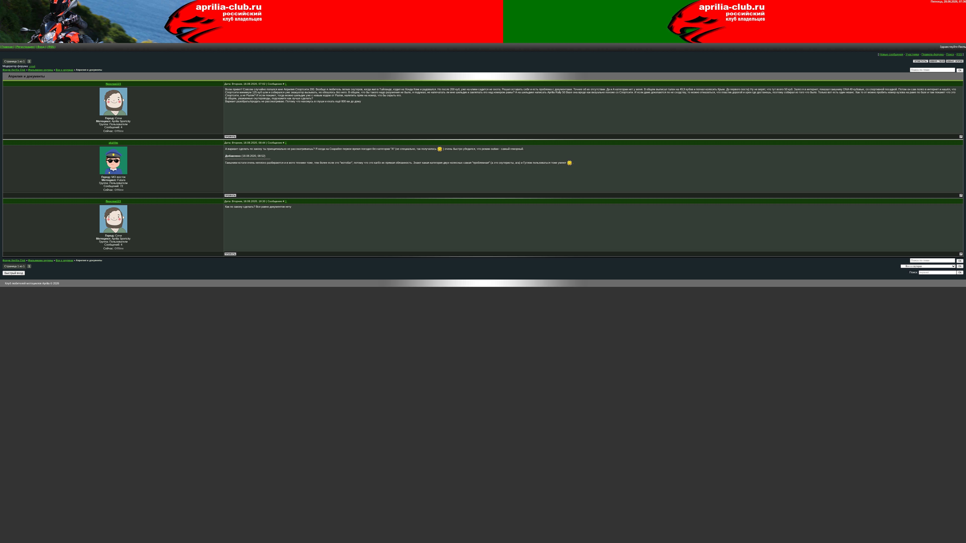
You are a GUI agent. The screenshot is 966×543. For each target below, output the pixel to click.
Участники (912, 54)
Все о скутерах (64, 70)
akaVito (113, 142)
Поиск (950, 54)
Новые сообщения (891, 54)
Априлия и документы (89, 70)
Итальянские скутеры (40, 70)
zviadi (32, 66)
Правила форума (932, 54)
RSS (959, 54)
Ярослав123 (113, 83)
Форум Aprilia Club (14, 70)
